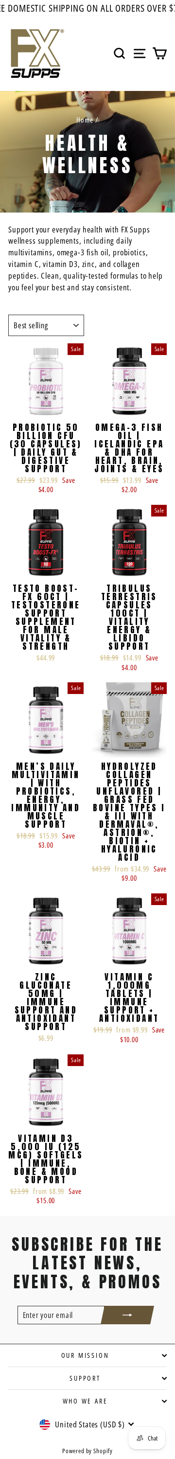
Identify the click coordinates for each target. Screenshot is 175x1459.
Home (84, 120)
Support (85, 1378)
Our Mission (85, 1355)
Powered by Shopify (87, 1450)
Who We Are (85, 1401)
